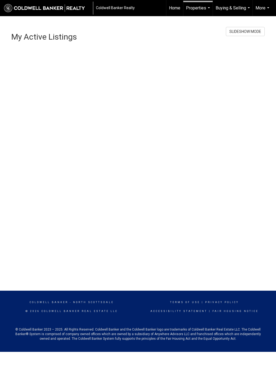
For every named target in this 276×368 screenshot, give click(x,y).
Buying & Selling (233, 10)
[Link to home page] (47, 8)
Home (174, 8)
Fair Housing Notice (235, 311)
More (263, 10)
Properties (198, 10)
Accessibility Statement (178, 311)
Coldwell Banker (49, 302)
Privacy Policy (222, 302)
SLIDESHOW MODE (245, 31)
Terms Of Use (185, 302)
